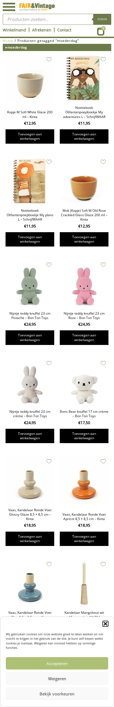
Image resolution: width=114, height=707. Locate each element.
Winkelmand (14, 30)
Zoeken (102, 19)
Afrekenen (41, 30)
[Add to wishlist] (49, 59)
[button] (105, 623)
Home (8, 40)
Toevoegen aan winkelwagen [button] (30, 136)
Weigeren (57, 678)
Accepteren (57, 663)
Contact (64, 30)
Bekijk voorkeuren (57, 694)
